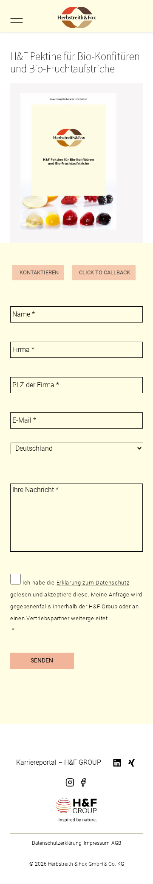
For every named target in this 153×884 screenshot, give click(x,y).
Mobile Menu (16, 20)
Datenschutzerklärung (57, 843)
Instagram (70, 787)
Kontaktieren (39, 272)
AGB (116, 843)
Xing (130, 767)
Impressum (97, 843)
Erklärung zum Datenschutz (93, 582)
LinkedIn (118, 767)
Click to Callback (104, 272)
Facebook (83, 787)
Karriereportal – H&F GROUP (58, 762)
